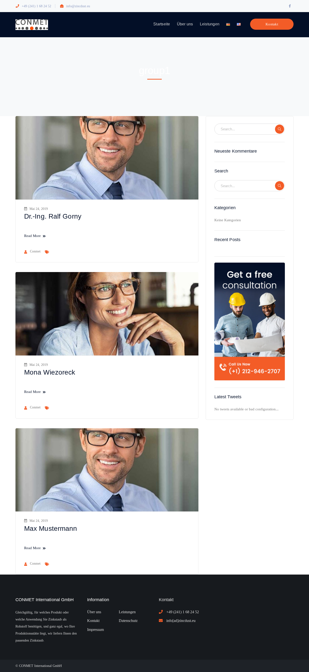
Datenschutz (128, 621)
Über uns (94, 612)
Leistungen (127, 612)
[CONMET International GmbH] (31, 24)
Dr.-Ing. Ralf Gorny (52, 216)
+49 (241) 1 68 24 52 (36, 6)
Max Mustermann (50, 528)
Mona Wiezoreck (49, 372)
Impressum (95, 630)
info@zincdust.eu (78, 6)
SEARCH (279, 129)
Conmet (35, 251)
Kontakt (272, 24)
